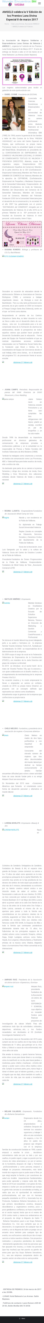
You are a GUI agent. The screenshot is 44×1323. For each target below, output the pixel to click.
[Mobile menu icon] (39, 3)
